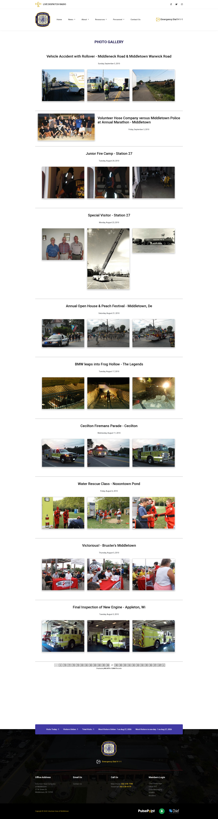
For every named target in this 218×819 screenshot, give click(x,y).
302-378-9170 (125, 787)
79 (78, 665)
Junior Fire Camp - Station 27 (109, 153)
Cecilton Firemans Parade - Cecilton (109, 426)
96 (151, 665)
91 (129, 665)
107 (160, 665)
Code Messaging (155, 790)
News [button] (71, 19)
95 (146, 665)
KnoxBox (152, 796)
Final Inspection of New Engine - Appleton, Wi (109, 607)
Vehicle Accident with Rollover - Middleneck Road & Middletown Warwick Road (109, 56)
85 (104, 665)
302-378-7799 (127, 784)
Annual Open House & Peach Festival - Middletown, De (109, 306)
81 (86, 665)
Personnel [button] (118, 19)
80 (82, 665)
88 (116, 665)
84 (99, 665)
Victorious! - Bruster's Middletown (109, 545)
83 (95, 665)
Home (59, 19)
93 (138, 665)
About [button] (84, 19)
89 (121, 665)
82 (91, 665)
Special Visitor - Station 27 (109, 215)
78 (74, 665)
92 (134, 665)
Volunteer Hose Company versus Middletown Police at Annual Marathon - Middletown (139, 120)
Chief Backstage (155, 783)
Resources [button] (100, 19)
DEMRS (152, 793)
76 (65, 665)
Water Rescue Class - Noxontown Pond (109, 484)
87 (112, 665)
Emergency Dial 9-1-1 (171, 19)
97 (155, 665)
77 (69, 665)
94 (142, 665)
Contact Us (135, 19)
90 (125, 665)
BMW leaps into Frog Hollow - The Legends (109, 364)
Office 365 (153, 787)
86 (108, 665)
